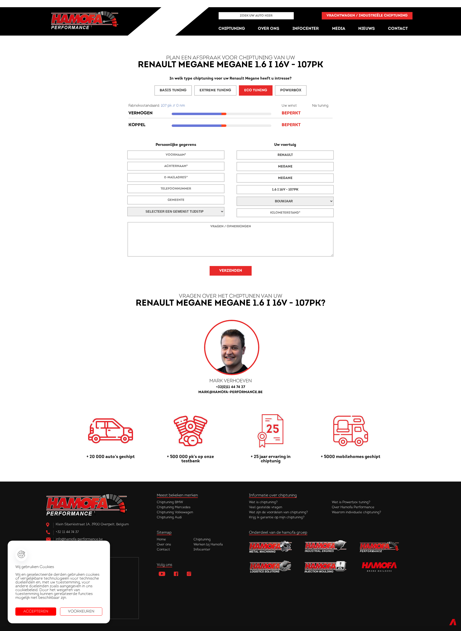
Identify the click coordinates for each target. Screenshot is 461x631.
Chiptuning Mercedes (173, 507)
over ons (268, 29)
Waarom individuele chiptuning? (356, 512)
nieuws (366, 29)
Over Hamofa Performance (353, 507)
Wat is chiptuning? (263, 502)
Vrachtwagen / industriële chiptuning (367, 16)
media (338, 29)
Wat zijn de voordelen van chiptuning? (278, 512)
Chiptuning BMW (170, 502)
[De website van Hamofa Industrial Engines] (325, 547)
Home (161, 539)
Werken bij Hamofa (208, 544)
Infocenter (202, 549)
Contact (163, 549)
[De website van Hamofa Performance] (381, 547)
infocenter (305, 29)
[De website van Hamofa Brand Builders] (381, 566)
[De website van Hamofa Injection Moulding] (325, 566)
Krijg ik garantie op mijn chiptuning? (276, 517)
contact (398, 29)
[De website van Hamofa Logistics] (270, 566)
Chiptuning (202, 539)
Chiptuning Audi (169, 517)
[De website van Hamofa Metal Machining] (270, 547)
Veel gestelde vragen (265, 507)
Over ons (164, 544)
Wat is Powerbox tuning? (351, 502)
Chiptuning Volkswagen (175, 512)
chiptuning (231, 29)
